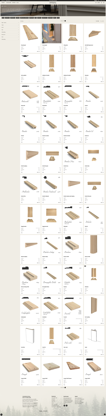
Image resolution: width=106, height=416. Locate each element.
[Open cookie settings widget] (1, 415)
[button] (101, 2)
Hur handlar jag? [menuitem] (54, 397)
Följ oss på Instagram (67, 397)
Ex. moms (98, 0)
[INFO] (38, 51)
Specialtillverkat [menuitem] (8, 2)
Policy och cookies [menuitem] (54, 404)
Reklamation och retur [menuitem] (55, 405)
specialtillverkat (18, 11)
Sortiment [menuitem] (3, 2)
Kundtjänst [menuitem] (53, 400)
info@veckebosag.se (8, 0)
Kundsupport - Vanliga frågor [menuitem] (56, 406)
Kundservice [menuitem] (54, 396)
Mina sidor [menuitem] (53, 401)
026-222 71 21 (3, 0)
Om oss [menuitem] (17, 2)
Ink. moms (95, 0)
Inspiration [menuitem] (14, 2)
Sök (95, 2)
